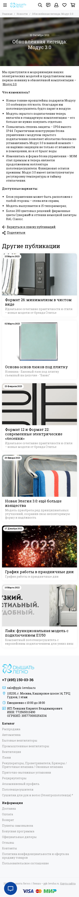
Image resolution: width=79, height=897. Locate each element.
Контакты (9, 848)
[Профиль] (56, 5)
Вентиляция (11, 752)
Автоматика (11, 735)
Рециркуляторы (14, 778)
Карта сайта (68, 883)
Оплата (7, 814)
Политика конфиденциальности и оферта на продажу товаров (35, 856)
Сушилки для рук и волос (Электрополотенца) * (37, 795)
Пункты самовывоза (17, 825)
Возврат (8, 820)
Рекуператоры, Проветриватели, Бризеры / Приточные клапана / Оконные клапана (34, 765)
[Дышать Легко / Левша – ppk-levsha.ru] (18, 5)
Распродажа (11, 729)
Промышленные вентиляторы (25, 746)
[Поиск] (40, 5)
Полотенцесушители (17, 789)
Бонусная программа (18, 831)
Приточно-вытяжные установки (26, 772)
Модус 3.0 (10, 84)
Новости (22, 13)
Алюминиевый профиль (21, 784)
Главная (7, 13)
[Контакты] (48, 5)
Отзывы (8, 843)
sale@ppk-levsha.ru (21, 688)
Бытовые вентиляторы (19, 740)
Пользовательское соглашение (25, 863)
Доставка (9, 808)
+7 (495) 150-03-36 (18, 680)
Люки (6, 757)
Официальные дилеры (19, 837)
